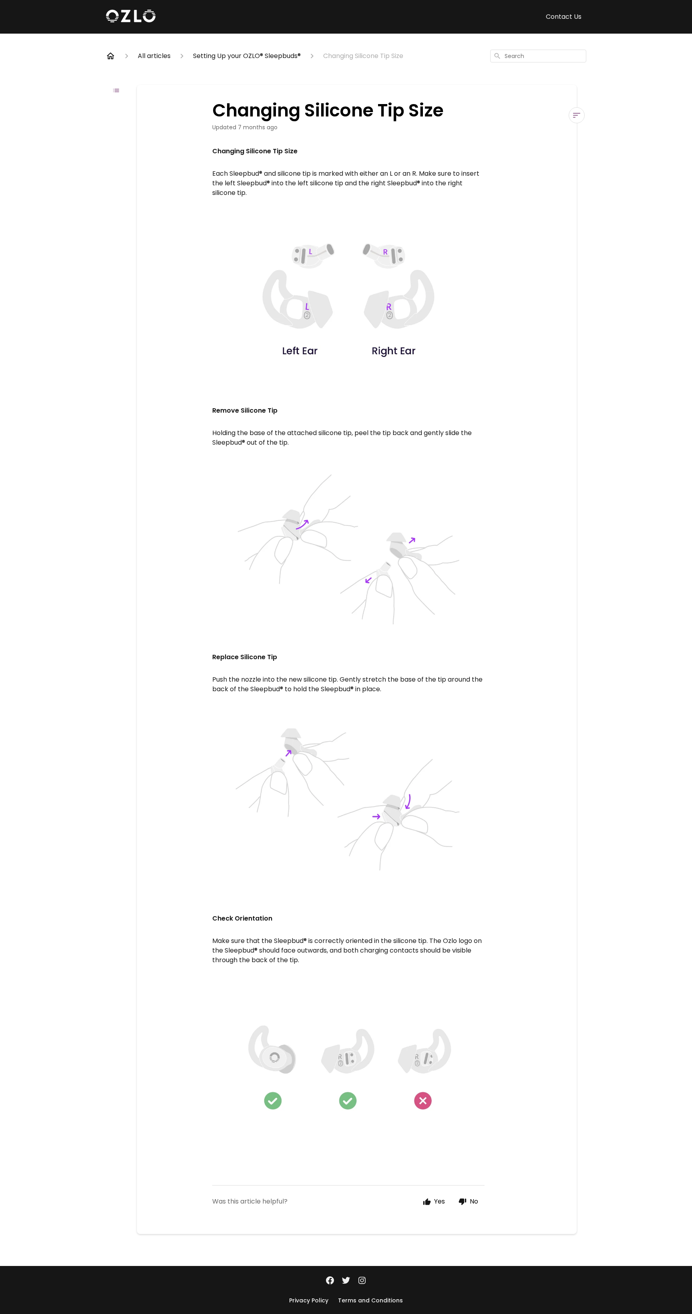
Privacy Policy (308, 1300)
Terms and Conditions (370, 1300)
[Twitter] (346, 1281)
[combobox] (538, 56)
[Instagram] (362, 1281)
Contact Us (563, 16)
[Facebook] (330, 1281)
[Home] (110, 56)
